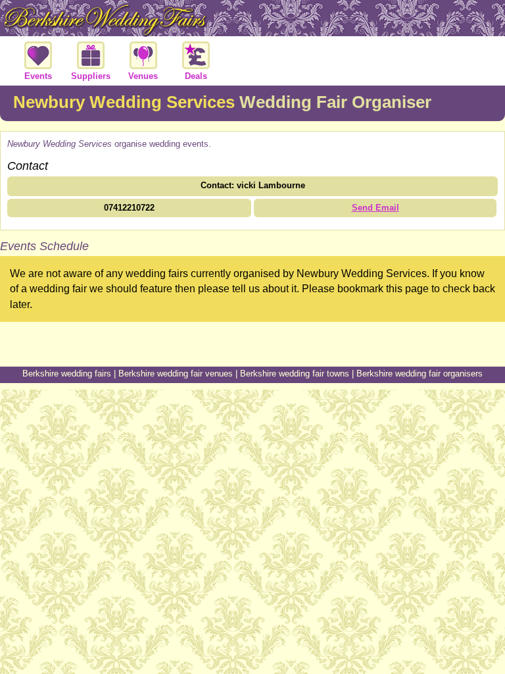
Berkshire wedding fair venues (175, 373)
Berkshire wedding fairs (66, 373)
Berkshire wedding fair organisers (419, 373)
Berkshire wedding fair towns (294, 373)
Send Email (375, 208)
